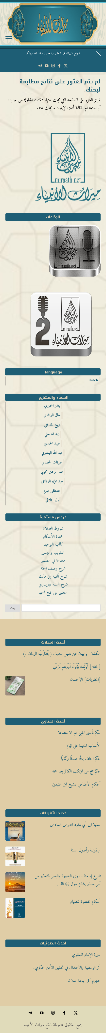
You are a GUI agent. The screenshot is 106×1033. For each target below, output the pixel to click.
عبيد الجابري (52, 443)
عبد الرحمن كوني (52, 471)
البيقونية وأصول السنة (86, 850)
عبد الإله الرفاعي (52, 481)
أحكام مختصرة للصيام (85, 902)
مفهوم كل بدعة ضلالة (84, 981)
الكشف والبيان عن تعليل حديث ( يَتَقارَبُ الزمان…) (62, 654)
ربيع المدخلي (52, 424)
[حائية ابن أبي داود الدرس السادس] (15, 832)
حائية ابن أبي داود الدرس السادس (75, 825)
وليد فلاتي (52, 500)
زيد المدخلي (52, 434)
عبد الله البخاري (52, 452)
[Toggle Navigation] (8, 39)
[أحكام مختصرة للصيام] (15, 909)
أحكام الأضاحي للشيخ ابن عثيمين (76, 784)
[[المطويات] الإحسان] (15, 687)
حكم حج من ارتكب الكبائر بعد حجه (76, 771)
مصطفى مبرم (52, 490)
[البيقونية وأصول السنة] (15, 858)
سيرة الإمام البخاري (86, 955)
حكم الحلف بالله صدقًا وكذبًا (81, 758)
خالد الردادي (52, 415)
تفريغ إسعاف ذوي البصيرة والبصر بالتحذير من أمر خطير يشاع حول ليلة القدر (68, 880)
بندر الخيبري (52, 405)
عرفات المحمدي (51, 462)
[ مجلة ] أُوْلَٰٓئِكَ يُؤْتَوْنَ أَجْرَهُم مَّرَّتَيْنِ (77, 667)
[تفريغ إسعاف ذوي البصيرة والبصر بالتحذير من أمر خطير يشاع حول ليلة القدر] (15, 883)
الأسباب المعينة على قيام (84, 746)
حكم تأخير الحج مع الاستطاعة (79, 733)
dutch (93, 380)
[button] (100, 1000)
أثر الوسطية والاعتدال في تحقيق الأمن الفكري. (67, 967)
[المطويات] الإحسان (85, 679)
